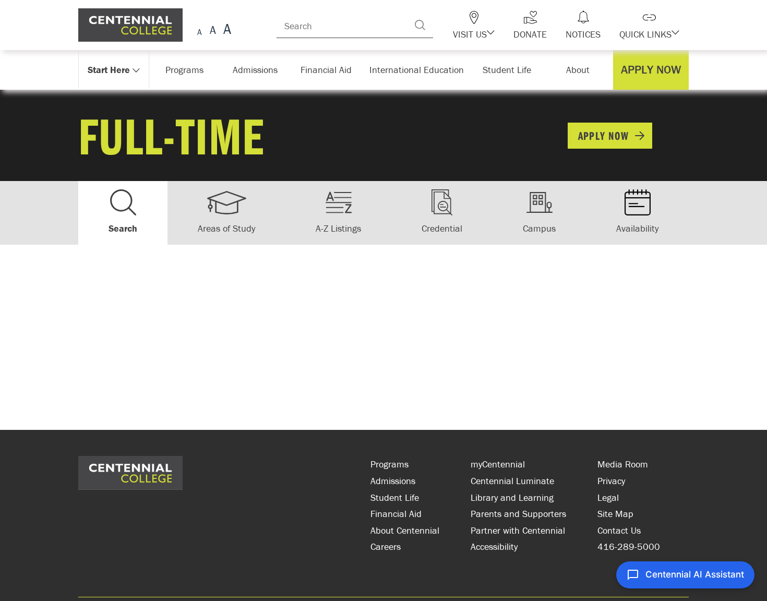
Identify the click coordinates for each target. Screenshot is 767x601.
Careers (385, 546)
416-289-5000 (628, 546)
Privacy (611, 481)
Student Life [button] (508, 70)
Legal (608, 497)
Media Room (622, 464)
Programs (389, 464)
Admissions (392, 481)
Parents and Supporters (518, 514)
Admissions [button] (258, 70)
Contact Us (619, 530)
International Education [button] (420, 70)
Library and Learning (512, 497)
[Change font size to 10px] (212, 30)
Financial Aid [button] (331, 70)
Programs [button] (186, 70)
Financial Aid (396, 514)
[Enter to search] (441, 25)
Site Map (615, 514)
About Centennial (404, 530)
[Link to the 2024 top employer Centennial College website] (300, 480)
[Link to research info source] (224, 480)
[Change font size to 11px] (225, 30)
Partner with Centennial (518, 530)
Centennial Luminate (512, 481)
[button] (492, 25)
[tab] (122, 213)
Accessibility (494, 546)
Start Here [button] (109, 70)
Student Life (394, 497)
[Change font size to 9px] (199, 30)
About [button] (580, 70)
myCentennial (498, 464)
